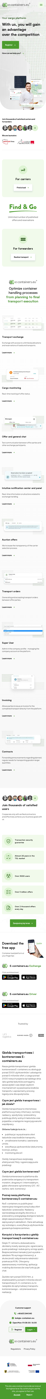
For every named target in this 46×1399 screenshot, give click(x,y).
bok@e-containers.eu (24, 1318)
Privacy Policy (29, 1349)
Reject (29, 1394)
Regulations (16, 1349)
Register (9, 45)
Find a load (21, 187)
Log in (29, 1329)
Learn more (7, 352)
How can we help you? (11, 53)
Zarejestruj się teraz (21, 923)
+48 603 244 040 (24, 1313)
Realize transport (21, 257)
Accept (17, 1394)
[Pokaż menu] (41, 5)
